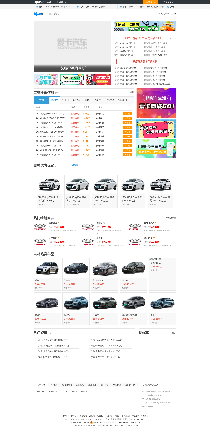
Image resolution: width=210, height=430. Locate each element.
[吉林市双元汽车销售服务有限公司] (87, 223)
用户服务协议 (124, 422)
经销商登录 (164, 13)
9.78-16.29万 (40, 319)
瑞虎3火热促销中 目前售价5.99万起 (54, 340)
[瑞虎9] (162, 294)
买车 (82, 7)
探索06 (96, 315)
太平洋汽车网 (52, 391)
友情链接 (41, 385)
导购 (53, 7)
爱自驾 (150, 7)
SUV (68, 7)
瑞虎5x (67, 315)
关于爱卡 (65, 416)
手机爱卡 (144, 416)
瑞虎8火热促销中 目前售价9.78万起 (106, 346)
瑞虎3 (37, 280)
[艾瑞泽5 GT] (104, 259)
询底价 (127, 114)
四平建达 (53, 238)
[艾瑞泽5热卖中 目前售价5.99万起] (77, 176)
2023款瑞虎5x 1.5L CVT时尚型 (50, 132)
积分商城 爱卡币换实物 (145, 61)
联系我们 (83, 416)
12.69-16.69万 (128, 284)
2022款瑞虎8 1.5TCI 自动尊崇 (49, 127)
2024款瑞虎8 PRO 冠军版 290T (50, 118)
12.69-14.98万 (156, 267)
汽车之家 (63, 391)
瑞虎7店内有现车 (157, 47)
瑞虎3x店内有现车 (128, 68)
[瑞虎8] (47, 294)
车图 (63, 7)
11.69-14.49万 (99, 319)
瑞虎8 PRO (126, 280)
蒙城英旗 (153, 204)
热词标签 (117, 385)
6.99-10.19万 (69, 319)
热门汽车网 (130, 385)
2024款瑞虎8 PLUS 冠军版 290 (50, 123)
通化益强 (148, 238)
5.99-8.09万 (40, 284)
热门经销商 (67, 385)
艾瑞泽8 (67, 280)
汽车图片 (109, 416)
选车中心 (105, 385)
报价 (88, 7)
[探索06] (104, 294)
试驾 (57, 7)
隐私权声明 (135, 422)
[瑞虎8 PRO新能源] (133, 294)
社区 (142, 7)
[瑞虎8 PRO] (133, 259)
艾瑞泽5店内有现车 (74, 68)
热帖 (156, 7)
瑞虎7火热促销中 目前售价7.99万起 (54, 351)
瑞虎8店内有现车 (157, 80)
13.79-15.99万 (128, 319)
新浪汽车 (83, 391)
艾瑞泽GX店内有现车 (159, 55)
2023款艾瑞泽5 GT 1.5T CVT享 (50, 113)
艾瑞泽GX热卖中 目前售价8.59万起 (53, 346)
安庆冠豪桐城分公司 (74, 204)
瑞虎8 (37, 315)
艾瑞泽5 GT (98, 280)
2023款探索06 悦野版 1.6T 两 (49, 136)
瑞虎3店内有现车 (127, 51)
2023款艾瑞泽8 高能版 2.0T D (49, 145)
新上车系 (92, 385)
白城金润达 (149, 223)
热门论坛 (80, 385)
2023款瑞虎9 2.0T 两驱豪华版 (49, 141)
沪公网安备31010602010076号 (105, 422)
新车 (47, 7)
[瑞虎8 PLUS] (155, 259)
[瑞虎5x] (76, 294)
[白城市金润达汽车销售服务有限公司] (135, 223)
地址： (144, 392)
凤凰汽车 (73, 391)
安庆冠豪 (41, 204)
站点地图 (126, 416)
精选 (162, 7)
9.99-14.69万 (69, 284)
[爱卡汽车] (42, 2)
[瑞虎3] (47, 259)
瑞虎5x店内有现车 (158, 72)
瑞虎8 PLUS (156, 263)
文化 (172, 7)
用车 (125, 7)
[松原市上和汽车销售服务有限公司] (87, 238)
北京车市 (60, 2)
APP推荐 (54, 385)
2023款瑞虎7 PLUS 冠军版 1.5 (50, 155)
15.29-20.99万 (156, 319)
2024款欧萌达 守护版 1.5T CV (49, 150)
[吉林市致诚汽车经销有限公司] (40, 223)
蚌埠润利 (97, 204)
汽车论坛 (118, 416)
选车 (41, 7)
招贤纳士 (74, 416)
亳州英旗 (125, 204)
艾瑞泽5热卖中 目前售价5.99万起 (53, 357)
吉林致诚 (100, 136)
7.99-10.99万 (98, 284)
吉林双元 (100, 113)
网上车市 (40, 391)
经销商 (95, 7)
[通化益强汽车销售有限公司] (135, 238)
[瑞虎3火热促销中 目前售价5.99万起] (49, 176)
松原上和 (101, 238)
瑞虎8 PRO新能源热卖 (160, 84)
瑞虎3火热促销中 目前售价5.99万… (145, 38)
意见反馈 (135, 416)
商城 (131, 7)
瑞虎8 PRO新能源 (129, 315)
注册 (174, 13)
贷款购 (102, 7)
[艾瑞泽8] (76, 259)
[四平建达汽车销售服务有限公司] (40, 238)
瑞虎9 (153, 315)
